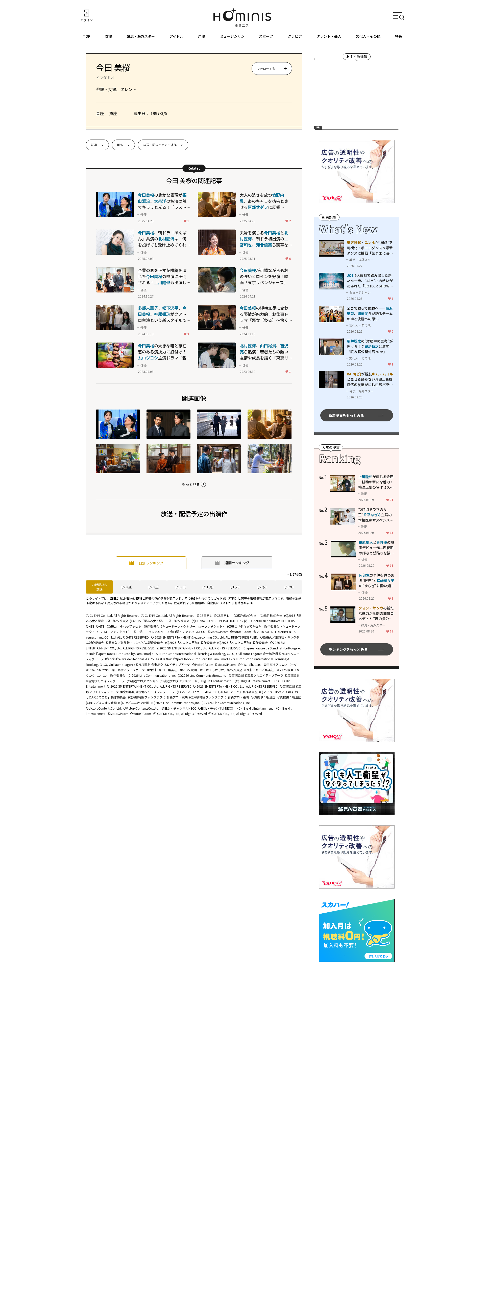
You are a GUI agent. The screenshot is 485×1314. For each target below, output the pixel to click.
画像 (120, 145)
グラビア (295, 36)
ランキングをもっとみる (348, 649)
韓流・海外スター (141, 36)
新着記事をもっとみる (346, 415)
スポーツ (266, 36)
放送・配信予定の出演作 (160, 145)
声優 (201, 36)
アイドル (176, 36)
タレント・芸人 (329, 36)
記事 (94, 145)
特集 (398, 36)
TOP (86, 36)
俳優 (108, 36)
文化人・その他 (368, 36)
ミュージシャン (232, 36)
